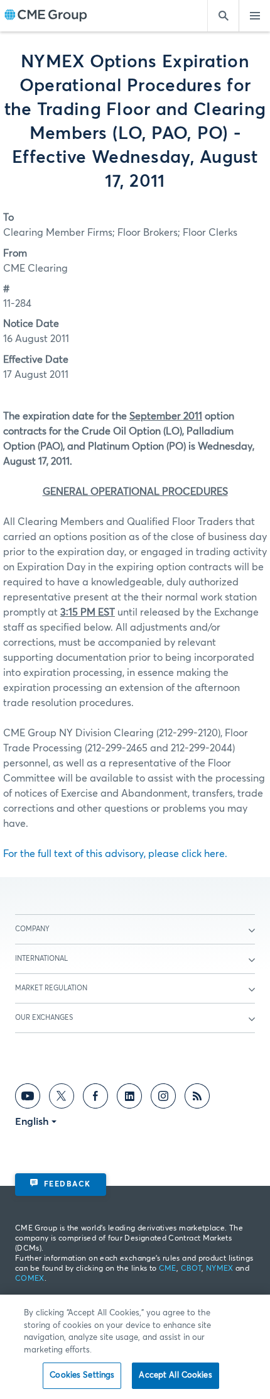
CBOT (191, 1269)
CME (167, 1269)
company (32, 929)
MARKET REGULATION (51, 988)
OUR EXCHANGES (44, 1017)
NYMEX (220, 1269)
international (41, 958)
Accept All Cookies (175, 1375)
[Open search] (223, 15)
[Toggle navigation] (254, 15)
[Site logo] (46, 16)
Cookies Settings (82, 1375)
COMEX (30, 1279)
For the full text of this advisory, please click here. (115, 854)
